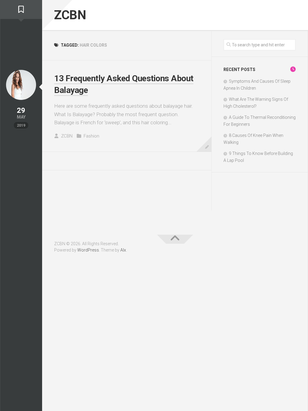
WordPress (88, 250)
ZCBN (70, 15)
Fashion (91, 136)
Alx (123, 250)
